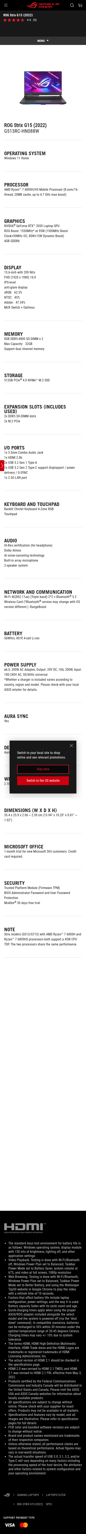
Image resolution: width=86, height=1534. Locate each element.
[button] (5, 5)
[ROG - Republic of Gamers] (43, 5)
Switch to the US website (43, 781)
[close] (71, 745)
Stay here (43, 769)
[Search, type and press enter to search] (72, 5)
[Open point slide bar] (2, 465)
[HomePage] (6, 1495)
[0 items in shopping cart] (80, 5)
